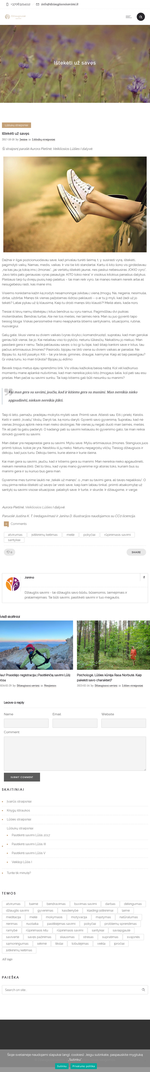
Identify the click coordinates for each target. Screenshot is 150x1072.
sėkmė (42, 943)
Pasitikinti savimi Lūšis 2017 (31, 835)
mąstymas (103, 917)
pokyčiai (89, 535)
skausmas (67, 937)
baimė (33, 904)
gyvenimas (45, 910)
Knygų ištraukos (18, 810)
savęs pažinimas (39, 937)
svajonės (133, 937)
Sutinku (62, 1066)
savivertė (12, 937)
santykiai (14, 540)
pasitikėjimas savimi (61, 924)
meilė (70, 535)
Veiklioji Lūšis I (22, 862)
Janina (23, 139)
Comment (12, 732)
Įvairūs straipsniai (19, 801)
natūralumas (129, 917)
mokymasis (54, 917)
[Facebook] (144, 577)
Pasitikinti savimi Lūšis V (29, 853)
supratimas (110, 937)
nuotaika (32, 924)
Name (8, 714)
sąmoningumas (17, 943)
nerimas (12, 924)
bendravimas (56, 904)
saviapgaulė (121, 930)
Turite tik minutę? (19, 873)
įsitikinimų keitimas (44, 535)
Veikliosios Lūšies (38, 507)
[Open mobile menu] (130, 17)
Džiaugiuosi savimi (28, 685)
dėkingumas (133, 904)
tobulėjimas (80, 943)
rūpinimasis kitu (37, 930)
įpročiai (119, 943)
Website (107, 714)
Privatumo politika (83, 1066)
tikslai (59, 943)
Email (57, 714)
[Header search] (140, 16)
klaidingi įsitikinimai (100, 910)
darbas (110, 904)
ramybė (11, 930)
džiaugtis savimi (17, 910)
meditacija (13, 917)
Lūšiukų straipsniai (20, 828)
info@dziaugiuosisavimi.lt (59, 4)
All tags (7, 959)
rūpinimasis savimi (117, 535)
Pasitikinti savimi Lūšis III (29, 844)
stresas (88, 937)
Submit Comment (22, 777)
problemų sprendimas (120, 924)
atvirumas (15, 535)
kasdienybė (70, 910)
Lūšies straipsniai (19, 819)
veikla (101, 943)
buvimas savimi (85, 904)
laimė (126, 910)
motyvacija (79, 917)
